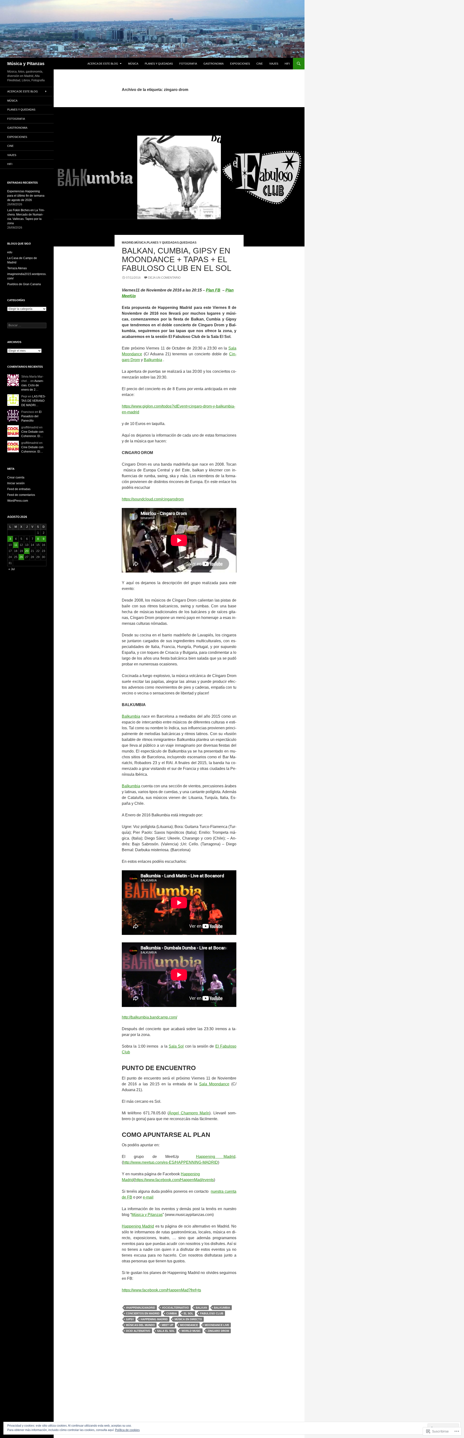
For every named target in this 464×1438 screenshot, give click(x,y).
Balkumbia (153, 360)
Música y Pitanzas (25, 63)
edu (9, 252)
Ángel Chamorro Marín (189, 1113)
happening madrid (154, 1319)
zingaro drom (218, 1330)
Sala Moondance (214, 1084)
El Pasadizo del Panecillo (31, 416)
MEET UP (167, 1325)
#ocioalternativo (175, 1307)
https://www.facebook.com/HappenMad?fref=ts (161, 1290)
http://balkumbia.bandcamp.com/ (149, 1017)
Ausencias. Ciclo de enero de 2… (32, 385)
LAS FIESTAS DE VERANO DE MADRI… (33, 401)
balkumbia (222, 1307)
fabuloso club (211, 1313)
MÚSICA (133, 63)
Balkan (201, 1307)
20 (27, 551)
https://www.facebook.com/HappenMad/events (174, 1180)
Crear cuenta (15, 477)
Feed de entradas (18, 489)
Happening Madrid (215, 1157)
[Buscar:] (26, 325)
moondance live (217, 1325)
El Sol (188, 1313)
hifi (287, 63)
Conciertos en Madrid (143, 1313)
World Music (191, 1330)
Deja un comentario (164, 277)
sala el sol (166, 1330)
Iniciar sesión (16, 483)
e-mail (148, 1197)
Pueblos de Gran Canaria (24, 284)
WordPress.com (17, 500)
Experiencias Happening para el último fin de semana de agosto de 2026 (25, 196)
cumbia (171, 1313)
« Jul (11, 569)
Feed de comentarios (21, 495)
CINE (259, 63)
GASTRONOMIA (213, 63)
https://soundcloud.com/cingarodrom (153, 499)
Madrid (128, 242)
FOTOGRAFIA (188, 63)
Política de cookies (127, 1430)
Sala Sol (176, 1046)
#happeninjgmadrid (140, 1307)
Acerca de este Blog (102, 63)
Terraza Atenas (17, 268)
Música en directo (188, 1319)
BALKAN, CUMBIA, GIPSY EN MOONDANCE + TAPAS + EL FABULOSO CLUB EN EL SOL (176, 259)
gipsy (130, 1319)
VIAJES (273, 63)
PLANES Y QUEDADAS (159, 63)
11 (15, 545)
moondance (189, 1325)
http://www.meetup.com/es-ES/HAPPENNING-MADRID (170, 1162)
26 (21, 557)
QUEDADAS (188, 242)
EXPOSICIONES (240, 63)
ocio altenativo (138, 1330)
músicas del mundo (140, 1325)
